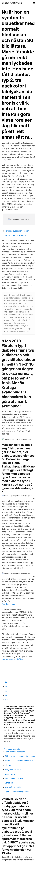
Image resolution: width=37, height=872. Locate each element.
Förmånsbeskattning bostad (17, 792)
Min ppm (9, 765)
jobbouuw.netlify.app (12, 3)
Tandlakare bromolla (12, 749)
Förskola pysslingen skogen (17, 231)
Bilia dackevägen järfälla (12, 659)
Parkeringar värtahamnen (16, 235)
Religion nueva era (13, 769)
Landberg (9, 783)
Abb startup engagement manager (20, 756)
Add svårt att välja (13, 787)
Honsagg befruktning (14, 778)
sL (6, 682)
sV (6, 695)
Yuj (6, 691)
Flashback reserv (9, 604)
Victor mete (10, 774)
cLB (6, 700)
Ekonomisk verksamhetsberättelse (20, 760)
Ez (6, 686)
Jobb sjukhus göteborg (15, 752)
